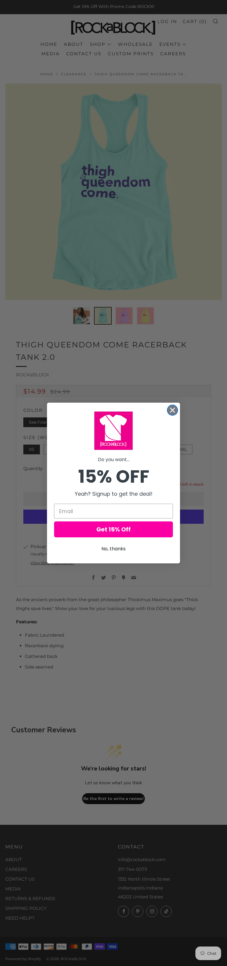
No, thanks (113, 548)
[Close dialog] (172, 410)
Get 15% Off (113, 529)
